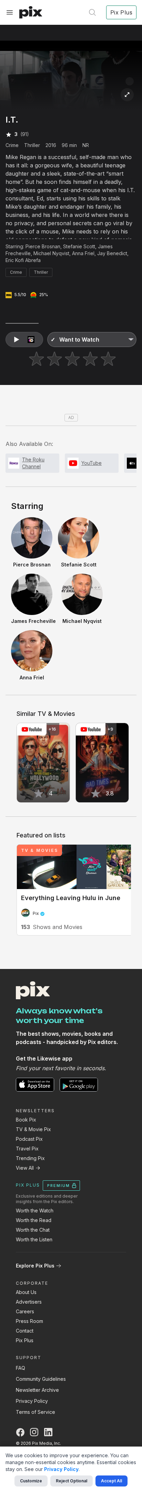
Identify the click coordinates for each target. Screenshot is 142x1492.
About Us (26, 1292)
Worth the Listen (34, 1239)
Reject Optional (71, 1480)
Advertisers (29, 1302)
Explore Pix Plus (35, 1266)
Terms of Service (35, 1412)
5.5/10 (20, 294)
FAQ (20, 1368)
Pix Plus (24, 1340)
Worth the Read (33, 1220)
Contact (24, 1331)
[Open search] (92, 12)
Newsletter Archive (37, 1390)
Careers (25, 1311)
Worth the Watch (34, 1210)
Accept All (111, 1480)
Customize (31, 1480)
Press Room (29, 1321)
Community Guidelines (41, 1379)
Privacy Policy (32, 1401)
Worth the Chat (33, 1230)
